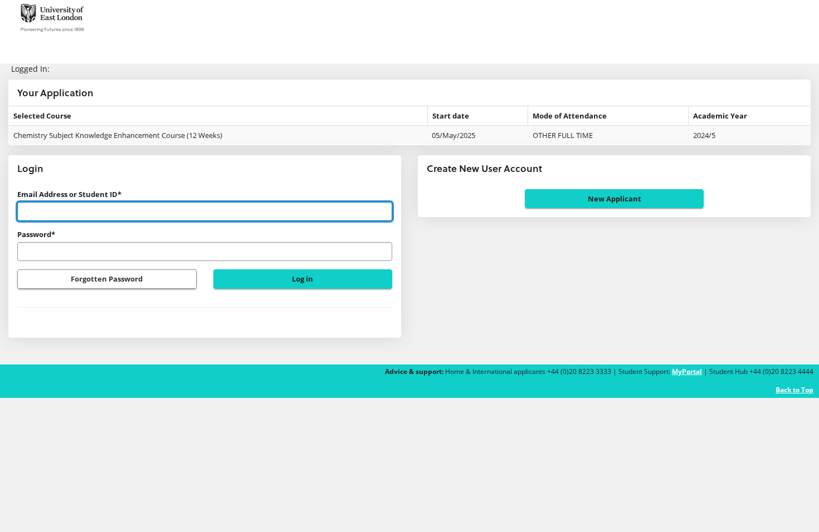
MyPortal (687, 371)
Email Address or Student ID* (69, 194)
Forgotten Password (107, 279)
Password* (36, 234)
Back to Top (794, 390)
